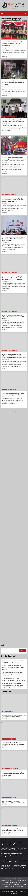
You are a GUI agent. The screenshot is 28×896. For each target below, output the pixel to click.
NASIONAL (9, 194)
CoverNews (21, 891)
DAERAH (4, 77)
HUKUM (8, 77)
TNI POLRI (14, 38)
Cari (2, 645)
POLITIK (14, 739)
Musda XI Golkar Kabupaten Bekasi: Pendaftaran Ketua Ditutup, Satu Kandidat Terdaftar (13, 667)
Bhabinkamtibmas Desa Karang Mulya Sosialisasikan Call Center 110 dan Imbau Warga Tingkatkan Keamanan (13, 199)
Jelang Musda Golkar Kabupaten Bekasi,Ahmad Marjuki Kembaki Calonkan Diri (13, 679)
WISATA (7, 886)
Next (16, 411)
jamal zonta (5, 47)
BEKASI (20, 879)
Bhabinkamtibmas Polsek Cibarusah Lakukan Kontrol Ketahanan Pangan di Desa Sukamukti (14, 316)
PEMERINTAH (9, 233)
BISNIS (4, 389)
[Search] (25, 13)
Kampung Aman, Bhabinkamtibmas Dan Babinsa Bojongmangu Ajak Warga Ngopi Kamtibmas (13, 82)
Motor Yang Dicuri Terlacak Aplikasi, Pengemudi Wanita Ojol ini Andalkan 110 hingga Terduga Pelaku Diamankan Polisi (12, 685)
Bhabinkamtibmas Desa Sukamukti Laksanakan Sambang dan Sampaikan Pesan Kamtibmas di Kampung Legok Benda (14, 355)
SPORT (3, 884)
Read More (4, 56)
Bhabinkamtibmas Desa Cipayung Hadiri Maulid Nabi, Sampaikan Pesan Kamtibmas (13, 661)
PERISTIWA (9, 153)
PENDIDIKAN (14, 768)
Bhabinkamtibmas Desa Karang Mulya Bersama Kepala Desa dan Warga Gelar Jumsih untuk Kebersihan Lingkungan (12, 277)
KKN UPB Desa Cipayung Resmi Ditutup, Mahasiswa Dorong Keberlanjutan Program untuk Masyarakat (13, 673)
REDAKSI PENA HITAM (17, 886)
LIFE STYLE (9, 38)
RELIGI (8, 116)
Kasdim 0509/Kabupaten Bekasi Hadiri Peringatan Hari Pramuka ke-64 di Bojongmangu (12, 43)
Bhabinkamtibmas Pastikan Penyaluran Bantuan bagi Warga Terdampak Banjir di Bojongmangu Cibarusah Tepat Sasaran (13, 159)
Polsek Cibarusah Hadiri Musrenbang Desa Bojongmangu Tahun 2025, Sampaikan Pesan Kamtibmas (13, 238)
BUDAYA (4, 38)
